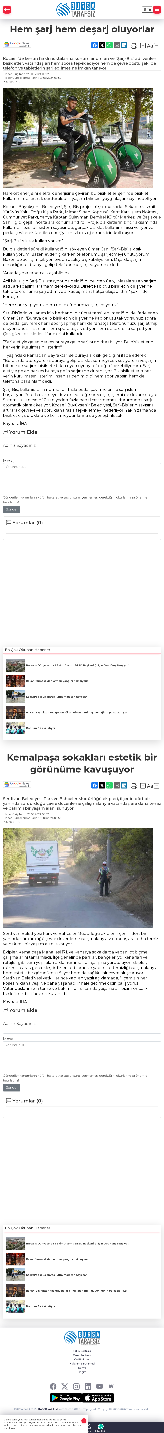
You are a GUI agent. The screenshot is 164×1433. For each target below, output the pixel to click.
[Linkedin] (88, 1386)
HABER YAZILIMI (48, 1409)
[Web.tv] (111, 1386)
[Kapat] (84, 1421)
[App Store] (98, 1398)
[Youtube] (99, 1386)
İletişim (82, 1371)
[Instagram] (76, 1386)
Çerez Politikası (82, 1355)
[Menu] (157, 10)
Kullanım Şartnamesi (82, 1363)
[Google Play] (66, 1398)
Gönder (12, 509)
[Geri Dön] (7, 10)
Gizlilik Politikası (82, 1351)
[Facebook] (53, 1386)
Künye (82, 1367)
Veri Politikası (82, 1359)
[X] (64, 1386)
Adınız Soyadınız (19, 445)
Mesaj (9, 460)
